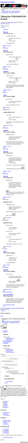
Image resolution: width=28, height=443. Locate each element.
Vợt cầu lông (6, 429)
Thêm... (6, 382)
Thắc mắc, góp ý (6, 421)
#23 (4, 91)
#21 (4, 46)
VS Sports (5, 413)
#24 (4, 108)
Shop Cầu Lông (6, 412)
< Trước (2, 27)
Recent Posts (8, 339)
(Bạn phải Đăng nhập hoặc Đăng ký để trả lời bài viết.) (12, 308)
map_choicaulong (8, 294)
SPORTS (5, 71)
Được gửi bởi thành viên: (7, 361)
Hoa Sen (5, 32)
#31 (4, 266)
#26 (4, 147)
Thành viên (5, 343)
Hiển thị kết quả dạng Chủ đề (17, 373)
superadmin (3, 23)
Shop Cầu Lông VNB (8, 340)
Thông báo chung (7, 420)
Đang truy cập (9, 350)
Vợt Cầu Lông (6, 415)
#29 (4, 218)
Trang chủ (5, 330)
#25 (4, 126)
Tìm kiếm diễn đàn (10, 338)
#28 (4, 198)
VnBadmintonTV (7, 342)
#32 (4, 290)
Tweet (2, 315)
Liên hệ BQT (6, 424)
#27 (4, 172)
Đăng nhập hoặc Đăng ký (8, 2)
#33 (4, 305)
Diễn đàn (5, 331)
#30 (4, 247)
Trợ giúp (5, 422)
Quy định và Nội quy (7, 437)
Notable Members (10, 349)
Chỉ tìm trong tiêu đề (13, 358)
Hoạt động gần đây (10, 352)
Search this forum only (13, 372)
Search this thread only (13, 371)
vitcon (5, 95)
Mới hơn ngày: (5, 367)
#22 (4, 67)
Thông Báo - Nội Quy (12, 22)
